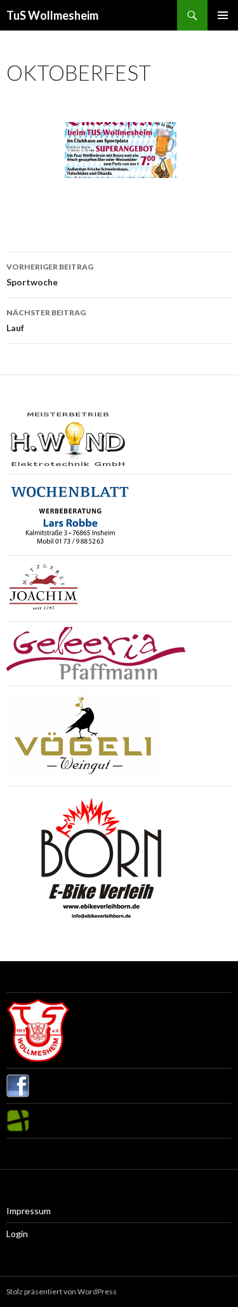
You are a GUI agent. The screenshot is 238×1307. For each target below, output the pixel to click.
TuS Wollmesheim (52, 15)
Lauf (46, 320)
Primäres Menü (223, 15)
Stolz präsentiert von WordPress (61, 1291)
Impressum (28, 1210)
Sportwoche (49, 274)
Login (17, 1233)
